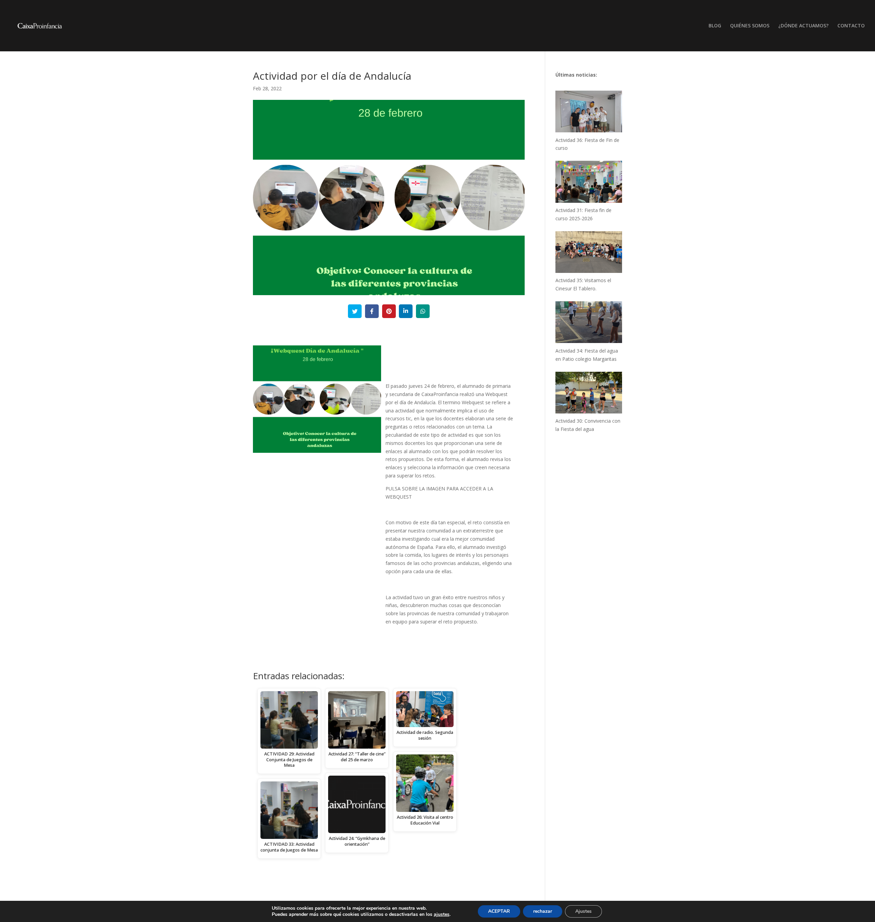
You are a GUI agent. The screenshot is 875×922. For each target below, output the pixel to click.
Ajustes (583, 911)
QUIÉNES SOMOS (749, 26)
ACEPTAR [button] (499, 911)
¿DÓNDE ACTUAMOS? (803, 26)
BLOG (715, 26)
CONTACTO (851, 26)
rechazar (542, 911)
